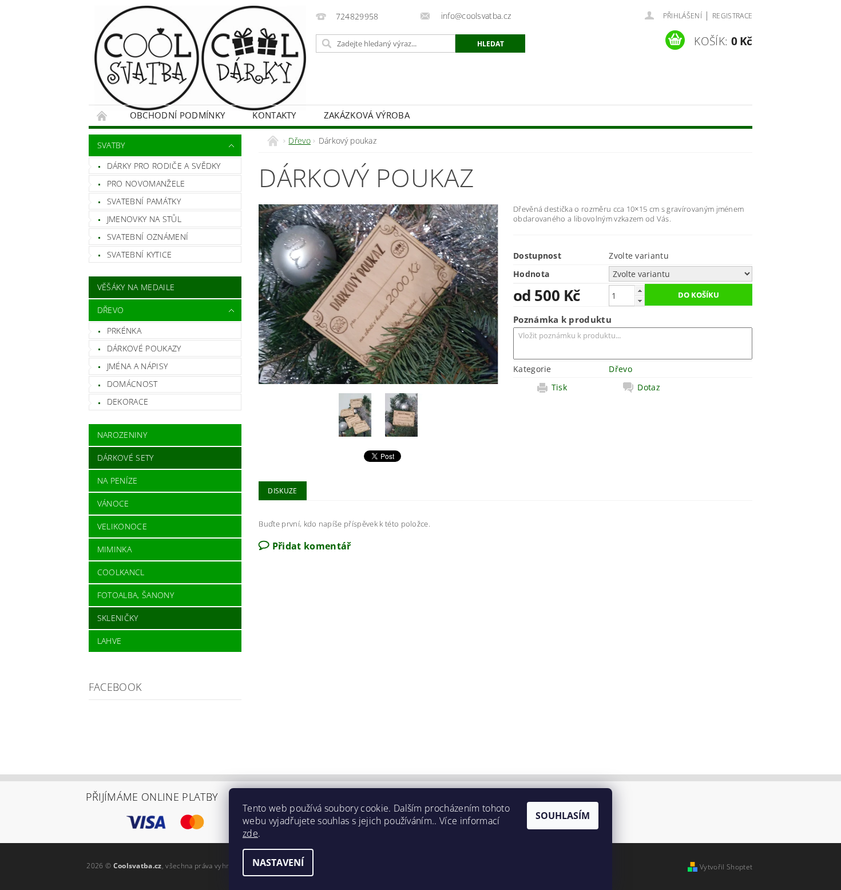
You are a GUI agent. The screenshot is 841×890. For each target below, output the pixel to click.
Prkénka (124, 330)
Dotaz (648, 387)
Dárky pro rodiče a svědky (164, 165)
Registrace (732, 16)
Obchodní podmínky (177, 115)
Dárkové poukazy (144, 348)
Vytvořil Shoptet (726, 867)
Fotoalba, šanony (135, 595)
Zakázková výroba (367, 115)
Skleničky (117, 617)
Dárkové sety (125, 457)
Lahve (109, 640)
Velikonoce (122, 526)
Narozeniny (122, 434)
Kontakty (274, 115)
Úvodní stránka (102, 115)
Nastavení (278, 862)
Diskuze (282, 491)
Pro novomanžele (146, 183)
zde (250, 833)
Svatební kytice (139, 254)
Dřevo (110, 309)
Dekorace (128, 401)
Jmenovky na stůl (144, 218)
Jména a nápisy (137, 366)
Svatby (111, 145)
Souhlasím (562, 815)
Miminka (114, 549)
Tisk (559, 387)
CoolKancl (121, 572)
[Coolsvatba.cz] (200, 58)
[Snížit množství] (639, 300)
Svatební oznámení (147, 236)
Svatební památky (144, 201)
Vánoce (113, 503)
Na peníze (117, 480)
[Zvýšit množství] (639, 290)
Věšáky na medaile (135, 287)
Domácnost (132, 383)
